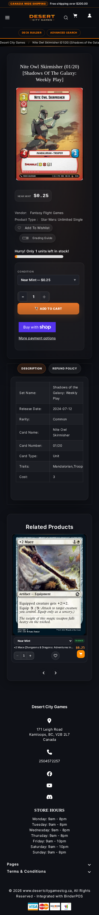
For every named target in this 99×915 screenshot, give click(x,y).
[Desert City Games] (42, 17)
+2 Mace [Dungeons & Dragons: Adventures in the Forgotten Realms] (42, 647)
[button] (77, 17)
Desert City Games (49, 706)
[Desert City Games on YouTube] (49, 785)
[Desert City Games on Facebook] (49, 774)
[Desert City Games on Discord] (49, 797)
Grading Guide (42, 238)
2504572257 (49, 761)
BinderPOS (73, 896)
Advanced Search (63, 32)
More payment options (37, 338)
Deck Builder (31, 32)
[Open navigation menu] (7, 17)
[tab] (31, 368)
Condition (25, 271)
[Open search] (66, 17)
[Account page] (91, 17)
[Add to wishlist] (55, 655)
